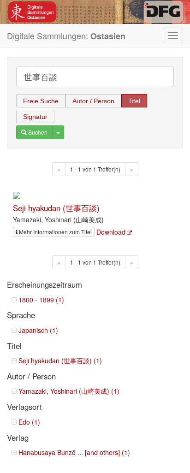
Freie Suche (41, 101)
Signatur (35, 116)
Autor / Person (93, 101)
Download (110, 231)
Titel (134, 101)
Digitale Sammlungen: (66, 36)
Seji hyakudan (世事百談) (56, 207)
